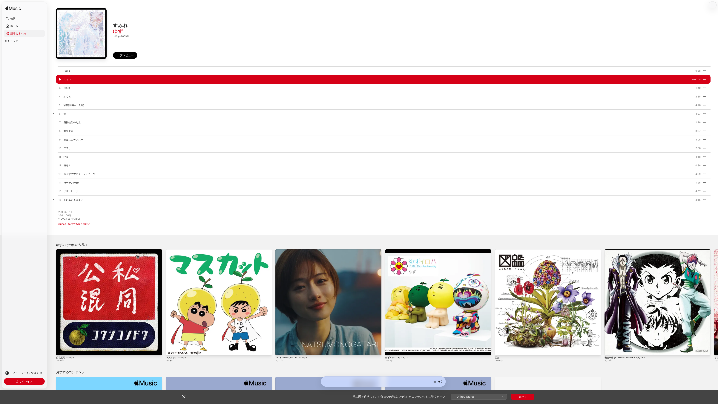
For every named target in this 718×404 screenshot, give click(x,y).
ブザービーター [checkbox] (72, 191)
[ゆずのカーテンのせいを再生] (60, 182)
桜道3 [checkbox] (67, 70)
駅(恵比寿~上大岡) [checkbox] (74, 105)
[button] (24, 18)
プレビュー (696, 71)
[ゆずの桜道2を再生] (60, 165)
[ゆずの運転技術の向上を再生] (60, 122)
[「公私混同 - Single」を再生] (61, 351)
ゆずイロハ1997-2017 (397, 250)
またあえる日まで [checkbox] (73, 199)
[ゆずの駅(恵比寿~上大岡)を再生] (60, 105)
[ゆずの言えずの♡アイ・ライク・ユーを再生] (60, 174)
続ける (522, 396)
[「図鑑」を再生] (499, 351)
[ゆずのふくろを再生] (60, 96)
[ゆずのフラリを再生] (60, 148)
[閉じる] (183, 396)
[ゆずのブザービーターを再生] (60, 191)
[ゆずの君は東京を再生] (60, 131)
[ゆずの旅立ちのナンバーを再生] (60, 139)
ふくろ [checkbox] (67, 96)
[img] (13, 8)
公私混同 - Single (66, 250)
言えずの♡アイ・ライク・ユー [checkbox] (81, 173)
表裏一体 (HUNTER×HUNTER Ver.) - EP (627, 250)
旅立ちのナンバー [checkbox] (73, 139)
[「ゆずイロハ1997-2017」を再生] (390, 351)
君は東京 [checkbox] (68, 130)
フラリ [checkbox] (67, 148)
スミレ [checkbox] (67, 79)
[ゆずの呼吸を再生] (60, 157)
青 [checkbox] (65, 113)
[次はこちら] (434, 381)
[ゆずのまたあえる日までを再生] (60, 200)
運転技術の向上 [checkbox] (72, 122)
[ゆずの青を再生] (60, 114)
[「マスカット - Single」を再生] (170, 351)
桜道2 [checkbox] (67, 165)
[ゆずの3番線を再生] (60, 88)
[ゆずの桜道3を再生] (60, 71)
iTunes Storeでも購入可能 (73, 223)
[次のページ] (714, 302)
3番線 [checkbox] (67, 87)
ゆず (118, 31)
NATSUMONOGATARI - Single (292, 250)
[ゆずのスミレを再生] (60, 79)
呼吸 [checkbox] (66, 156)
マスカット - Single (177, 250)
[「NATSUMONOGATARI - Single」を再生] (280, 351)
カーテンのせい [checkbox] (72, 182)
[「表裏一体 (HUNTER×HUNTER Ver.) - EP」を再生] (609, 351)
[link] (72, 245)
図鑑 (497, 250)
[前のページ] (52, 302)
